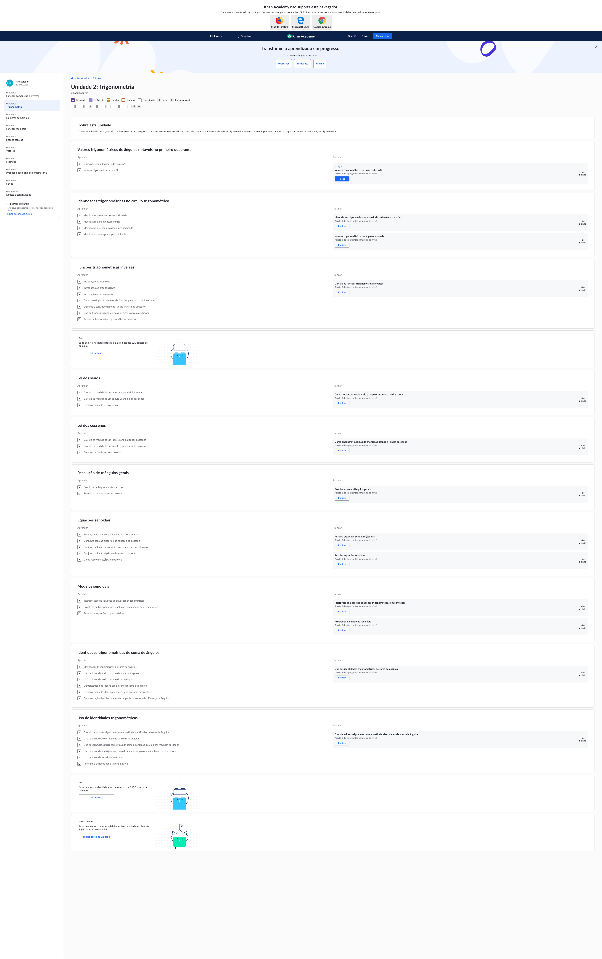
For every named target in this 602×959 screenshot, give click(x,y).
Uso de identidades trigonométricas (107, 718)
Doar (350, 36)
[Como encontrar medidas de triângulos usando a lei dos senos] (95, 106)
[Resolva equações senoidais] (112, 106)
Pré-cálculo (98, 78)
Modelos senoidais (93, 586)
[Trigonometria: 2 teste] (134, 106)
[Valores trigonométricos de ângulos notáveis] (82, 106)
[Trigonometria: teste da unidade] (139, 106)
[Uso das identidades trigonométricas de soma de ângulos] (125, 106)
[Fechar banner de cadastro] (596, 47)
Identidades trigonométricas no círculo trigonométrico (123, 201)
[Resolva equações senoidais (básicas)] (108, 106)
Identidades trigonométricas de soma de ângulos (118, 653)
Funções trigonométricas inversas (105, 267)
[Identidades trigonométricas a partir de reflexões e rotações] (77, 106)
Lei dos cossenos (91, 426)
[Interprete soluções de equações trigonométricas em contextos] (117, 106)
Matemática (83, 78)
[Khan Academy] (301, 36)
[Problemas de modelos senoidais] (121, 106)
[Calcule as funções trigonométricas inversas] (86, 106)
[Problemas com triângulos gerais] (104, 106)
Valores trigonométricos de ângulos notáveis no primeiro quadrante (134, 150)
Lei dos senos (88, 378)
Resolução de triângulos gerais (103, 473)
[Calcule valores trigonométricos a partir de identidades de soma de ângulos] (130, 106)
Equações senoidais (94, 520)
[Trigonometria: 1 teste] (90, 106)
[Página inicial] (72, 78)
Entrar (365, 36)
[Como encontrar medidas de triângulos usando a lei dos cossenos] (99, 106)
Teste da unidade (86, 822)
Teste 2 (81, 783)
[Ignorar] (596, 2)
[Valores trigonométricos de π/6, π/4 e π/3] (73, 106)
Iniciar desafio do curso (19, 214)
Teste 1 (81, 338)
